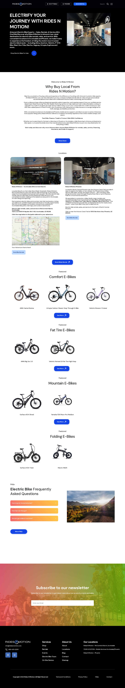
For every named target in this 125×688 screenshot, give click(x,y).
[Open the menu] (111, 4)
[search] (107, 4)
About (64, 645)
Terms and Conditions (63, 677)
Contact (65, 656)
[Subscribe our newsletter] (90, 603)
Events (44, 653)
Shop (44, 645)
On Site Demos (48, 660)
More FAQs (19, 531)
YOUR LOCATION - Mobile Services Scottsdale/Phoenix (102, 649)
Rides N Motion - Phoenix (92, 653)
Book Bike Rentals (18, 252)
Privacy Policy (82, 677)
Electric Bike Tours (49, 656)
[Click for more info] (34, 53)
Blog (63, 653)
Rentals (45, 649)
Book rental (80, 4)
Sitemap (65, 660)
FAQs (97, 677)
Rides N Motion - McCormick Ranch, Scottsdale (99, 646)
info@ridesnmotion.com (13, 646)
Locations (66, 649)
